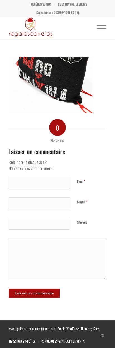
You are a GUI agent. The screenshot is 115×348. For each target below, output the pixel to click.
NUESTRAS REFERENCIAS (72, 4)
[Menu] (98, 28)
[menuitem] (41, 4)
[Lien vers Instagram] (102, 335)
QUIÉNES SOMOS (41, 4)
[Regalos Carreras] (48, 28)
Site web (82, 222)
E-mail (82, 202)
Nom (81, 181)
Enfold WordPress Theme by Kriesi (79, 328)
